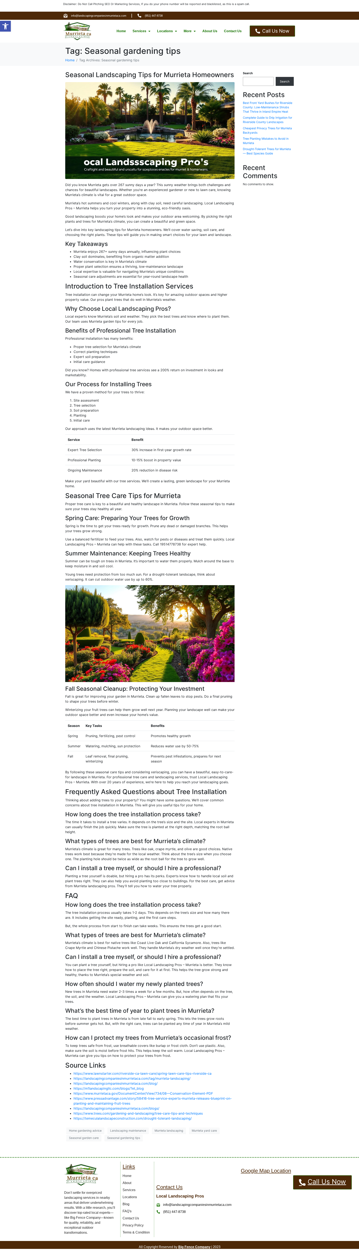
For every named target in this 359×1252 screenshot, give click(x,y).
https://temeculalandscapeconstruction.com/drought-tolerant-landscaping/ (133, 1118)
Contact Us (233, 31)
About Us (209, 31)
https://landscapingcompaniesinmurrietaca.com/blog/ (116, 1083)
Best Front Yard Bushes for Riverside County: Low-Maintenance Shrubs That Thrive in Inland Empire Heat (267, 107)
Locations (165, 31)
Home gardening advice (85, 1130)
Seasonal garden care (84, 1138)
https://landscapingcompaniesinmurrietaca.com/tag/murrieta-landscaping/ (132, 1078)
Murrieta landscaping (169, 1130)
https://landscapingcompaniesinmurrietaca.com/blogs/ (116, 1108)
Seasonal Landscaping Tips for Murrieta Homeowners (149, 75)
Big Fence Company (194, 1247)
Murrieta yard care (204, 1130)
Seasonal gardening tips (123, 1138)
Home (121, 31)
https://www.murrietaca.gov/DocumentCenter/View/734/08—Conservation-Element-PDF (143, 1093)
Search (248, 73)
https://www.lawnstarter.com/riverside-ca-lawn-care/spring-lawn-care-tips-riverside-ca (142, 1073)
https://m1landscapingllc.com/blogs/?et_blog (109, 1088)
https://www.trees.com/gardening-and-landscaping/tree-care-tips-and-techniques (138, 1113)
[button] (5, 26)
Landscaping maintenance (128, 1130)
